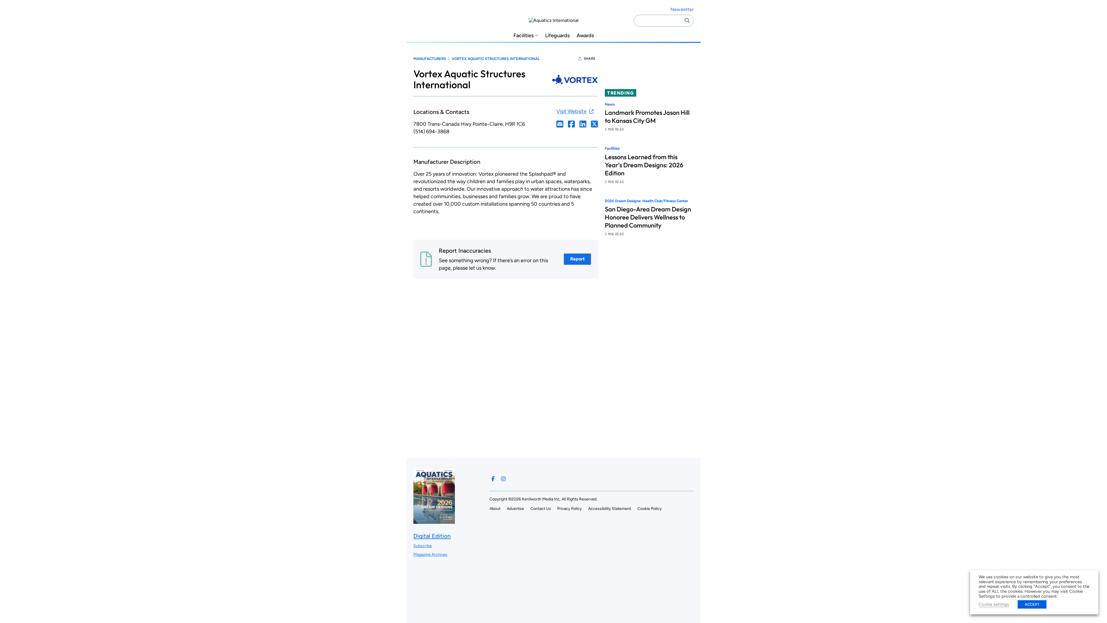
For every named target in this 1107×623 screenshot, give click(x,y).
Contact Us (540, 508)
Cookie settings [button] (994, 604)
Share (589, 59)
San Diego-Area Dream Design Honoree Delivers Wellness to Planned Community (648, 217)
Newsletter (682, 9)
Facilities (523, 36)
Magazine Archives (430, 554)
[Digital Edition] (434, 521)
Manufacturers (429, 59)
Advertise (515, 508)
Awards (585, 36)
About (495, 508)
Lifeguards (557, 36)
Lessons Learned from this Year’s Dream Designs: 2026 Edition (644, 165)
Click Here (559, 124)
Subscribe (422, 545)
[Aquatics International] (554, 20)
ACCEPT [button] (1032, 604)
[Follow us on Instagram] (503, 478)
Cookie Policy (649, 508)
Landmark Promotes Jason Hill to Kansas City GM (647, 116)
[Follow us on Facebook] (493, 478)
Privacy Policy (569, 508)
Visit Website (571, 111)
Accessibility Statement (609, 508)
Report (577, 259)
